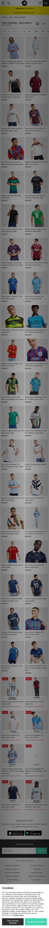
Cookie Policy (18, 915)
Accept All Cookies (36, 922)
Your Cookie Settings (13, 922)
